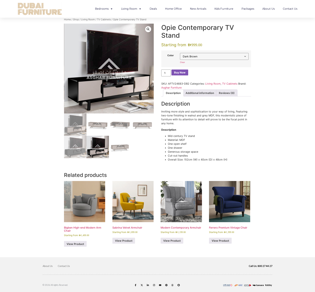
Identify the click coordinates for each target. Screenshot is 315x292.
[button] (148, 29)
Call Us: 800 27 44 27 (260, 265)
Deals (153, 8)
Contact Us (290, 8)
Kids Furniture (223, 8)
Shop (76, 19)
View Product (75, 244)
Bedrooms (102, 8)
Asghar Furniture (171, 87)
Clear (182, 62)
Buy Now (180, 72)
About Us (268, 8)
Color (170, 55)
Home (67, 19)
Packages (248, 8)
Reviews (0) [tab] (227, 93)
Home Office (173, 8)
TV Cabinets (104, 19)
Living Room (129, 8)
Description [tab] (173, 93)
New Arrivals (198, 8)
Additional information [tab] (200, 93)
